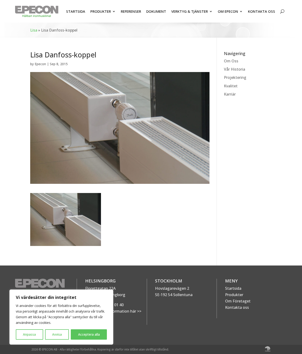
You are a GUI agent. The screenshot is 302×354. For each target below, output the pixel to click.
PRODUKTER (100, 11)
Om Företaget (238, 301)
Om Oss (231, 61)
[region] (61, 317)
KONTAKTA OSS (261, 11)
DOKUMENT (156, 11)
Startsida (233, 288)
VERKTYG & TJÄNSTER (189, 11)
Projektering (235, 77)
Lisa (33, 30)
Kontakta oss (237, 307)
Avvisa (57, 334)
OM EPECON (228, 11)
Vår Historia (234, 69)
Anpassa (29, 334)
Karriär (230, 94)
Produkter (234, 294)
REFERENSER (131, 11)
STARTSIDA (75, 11)
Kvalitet (231, 85)
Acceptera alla (89, 334)
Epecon (40, 64)
